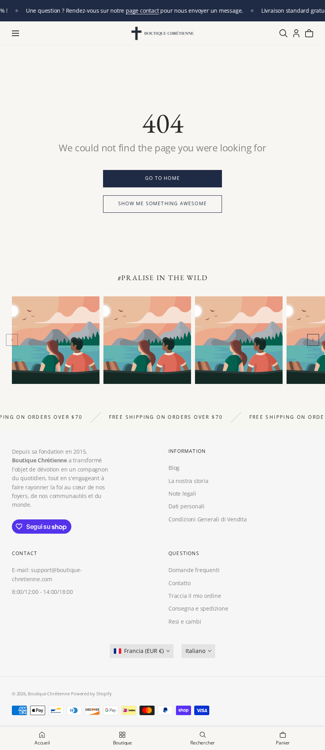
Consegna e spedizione (198, 608)
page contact (142, 10)
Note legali (182, 493)
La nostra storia (188, 481)
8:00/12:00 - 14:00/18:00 (42, 591)
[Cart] (309, 33)
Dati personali (186, 506)
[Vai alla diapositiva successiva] (313, 340)
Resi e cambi (184, 621)
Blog (174, 468)
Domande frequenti (193, 570)
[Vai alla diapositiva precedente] (12, 340)
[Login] (296, 33)
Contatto (179, 583)
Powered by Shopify (91, 694)
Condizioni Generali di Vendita (207, 519)
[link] (162, 178)
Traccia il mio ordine (194, 595)
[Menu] (15, 33)
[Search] (283, 33)
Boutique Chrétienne (48, 694)
